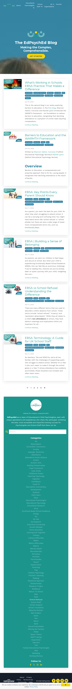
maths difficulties (36, 543)
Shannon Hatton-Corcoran (44, 152)
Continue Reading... (32, 125)
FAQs (31, 682)
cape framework (36, 468)
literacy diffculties (36, 538)
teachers (28, 98)
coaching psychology (36, 476)
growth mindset (36, 527)
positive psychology (36, 573)
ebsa (63, 92)
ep (36, 516)
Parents (59, 4)
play (36, 570)
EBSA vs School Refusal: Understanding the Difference (41, 291)
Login (65, 5)
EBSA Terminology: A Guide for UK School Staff (44, 339)
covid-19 (36, 484)
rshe (36, 597)
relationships (36, 583)
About (18, 5)
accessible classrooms (40, 92)
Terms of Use (28, 680)
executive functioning (36, 524)
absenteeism (29, 92)
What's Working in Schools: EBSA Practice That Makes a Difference (44, 86)
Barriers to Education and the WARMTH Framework (45, 137)
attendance (50, 92)
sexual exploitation (36, 626)
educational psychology (36, 503)
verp (36, 650)
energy (36, 514)
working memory (36, 656)
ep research (36, 522)
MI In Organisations (49, 5)
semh (36, 616)
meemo (36, 546)
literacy (36, 535)
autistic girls (36, 463)
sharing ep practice (36, 629)
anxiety (36, 199)
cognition (36, 479)
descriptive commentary (36, 487)
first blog (52, 108)
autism (43, 142)
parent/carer (48, 201)
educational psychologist (36, 500)
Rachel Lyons (58, 155)
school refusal (49, 95)
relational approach (36, 581)
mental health (36, 549)
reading (36, 578)
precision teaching (36, 575)
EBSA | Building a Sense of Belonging (43, 243)
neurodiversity (36, 551)
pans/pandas (36, 559)
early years (36, 495)
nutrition (36, 557)
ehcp (36, 508)
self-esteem (36, 613)
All (36, 441)
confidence (36, 482)
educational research (36, 506)
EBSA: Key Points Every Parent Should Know (41, 193)
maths (36, 540)
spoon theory (36, 634)
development (36, 490)
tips (36, 645)
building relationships (36, 465)
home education (36, 530)
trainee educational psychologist (36, 648)
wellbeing (36, 653)
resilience (36, 589)
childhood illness (36, 473)
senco (36, 621)
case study (57, 92)
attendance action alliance (36, 457)
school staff (36, 602)
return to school (57, 201)
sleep (36, 632)
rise (36, 594)
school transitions (36, 608)
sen (36, 618)
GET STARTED (36, 56)
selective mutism (36, 610)
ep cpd (36, 519)
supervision (36, 640)
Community (22, 682)
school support (58, 95)
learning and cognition (36, 532)
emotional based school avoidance (34, 95)
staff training (36, 637)
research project (36, 586)
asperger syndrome (36, 452)
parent (36, 562)
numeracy (36, 554)
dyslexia (36, 492)
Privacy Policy (34, 687)
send (36, 624)
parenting (36, 250)
